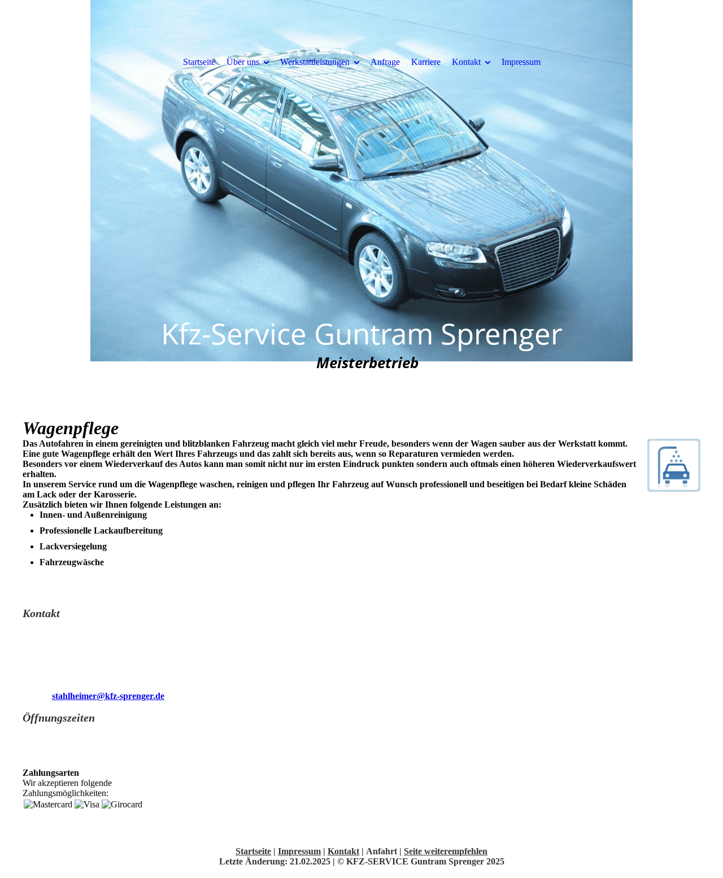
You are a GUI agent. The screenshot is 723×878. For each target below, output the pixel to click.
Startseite (199, 62)
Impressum (521, 62)
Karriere (426, 62)
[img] (361, 197)
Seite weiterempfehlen (445, 851)
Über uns (243, 62)
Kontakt (466, 62)
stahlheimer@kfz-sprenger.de (108, 696)
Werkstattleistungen (315, 62)
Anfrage (385, 62)
